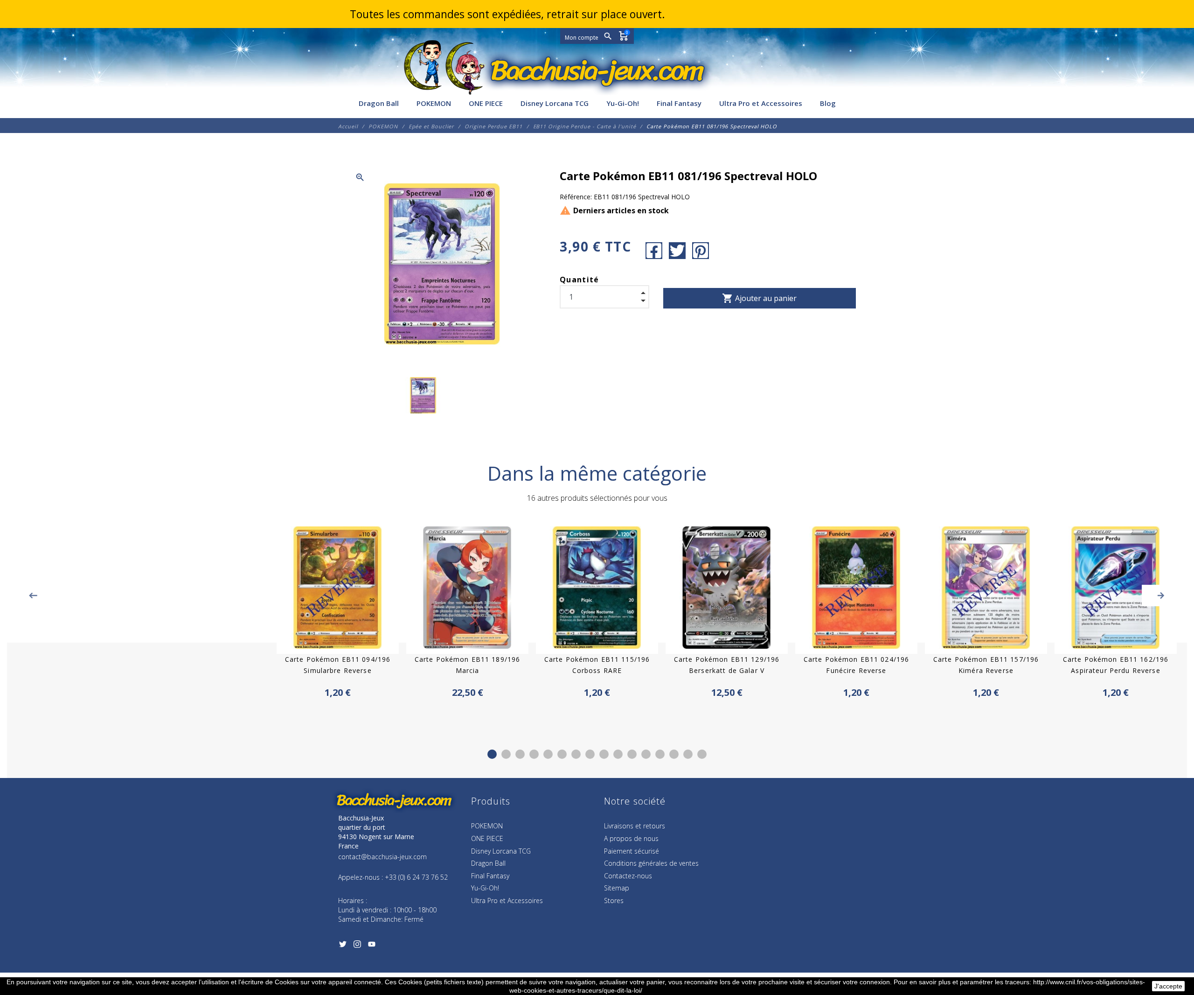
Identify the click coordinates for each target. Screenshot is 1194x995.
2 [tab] (506, 754)
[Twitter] (342, 946)
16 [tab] (702, 754)
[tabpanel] (597, 613)
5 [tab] (548, 754)
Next (1161, 595)
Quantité (579, 279)
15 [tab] (688, 754)
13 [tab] (660, 754)
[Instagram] (357, 946)
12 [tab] (646, 754)
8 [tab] (590, 754)
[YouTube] (371, 946)
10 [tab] (618, 754)
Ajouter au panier (759, 298)
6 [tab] (562, 754)
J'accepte (1168, 986)
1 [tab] (492, 754)
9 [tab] (604, 754)
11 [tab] (632, 754)
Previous (33, 595)
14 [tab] (674, 754)
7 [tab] (576, 754)
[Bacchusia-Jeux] (597, 71)
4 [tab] (534, 754)
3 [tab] (520, 754)
